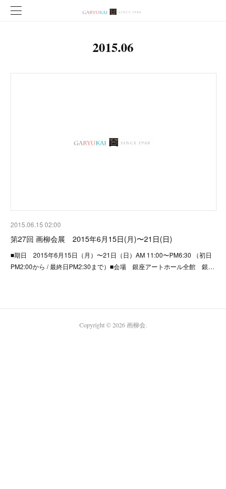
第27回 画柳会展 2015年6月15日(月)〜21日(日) (91, 238)
